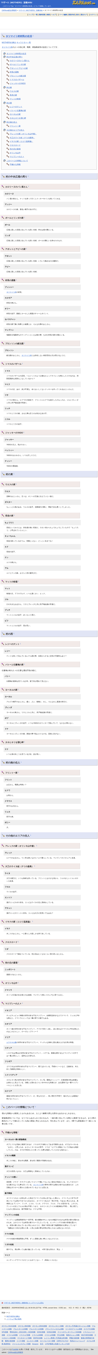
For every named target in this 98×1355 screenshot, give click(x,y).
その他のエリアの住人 (15, 130)
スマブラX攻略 (89, 1329)
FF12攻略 (61, 1335)
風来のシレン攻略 (73, 1335)
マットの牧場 (15, 99)
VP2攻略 (5, 1332)
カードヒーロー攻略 (47, 1341)
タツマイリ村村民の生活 (19, 36)
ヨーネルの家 (15, 114)
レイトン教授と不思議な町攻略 (56, 1338)
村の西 (9, 103)
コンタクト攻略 (32, 1341)
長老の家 (13, 95)
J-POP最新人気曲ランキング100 (57, 1344)
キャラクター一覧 (23, 42)
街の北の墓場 (15, 149)
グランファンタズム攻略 (54, 1329)
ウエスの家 (14, 91)
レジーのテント (16, 107)
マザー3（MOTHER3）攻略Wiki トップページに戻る (24, 1303)
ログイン (93, 14)
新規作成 (71, 14)
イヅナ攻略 (21, 1341)
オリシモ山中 (15, 153)
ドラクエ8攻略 (37, 1335)
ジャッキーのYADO (18, 83)
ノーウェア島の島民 (14, 1319)
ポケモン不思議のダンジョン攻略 (77, 1326)
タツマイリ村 (7, 47)
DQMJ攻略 (41, 1332)
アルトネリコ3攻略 (36, 1329)
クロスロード (15, 145)
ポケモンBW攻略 (24, 1326)
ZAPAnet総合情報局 (9, 10)
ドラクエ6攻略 (12, 1335)
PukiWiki (15, 1349)
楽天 (41, 1344)
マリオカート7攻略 (24, 1338)
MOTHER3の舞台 (9, 42)
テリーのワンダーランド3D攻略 (70, 1332)
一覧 (36, 14)
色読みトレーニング (77, 1341)
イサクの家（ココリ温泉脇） (21, 141)
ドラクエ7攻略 (24, 1335)
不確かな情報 (15, 164)
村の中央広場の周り (14, 57)
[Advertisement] (49, 22)
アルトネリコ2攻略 (20, 1329)
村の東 (9, 87)
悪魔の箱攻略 (74, 1338)
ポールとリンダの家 (18, 64)
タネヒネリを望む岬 (18, 118)
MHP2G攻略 (38, 1338)
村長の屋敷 (14, 72)
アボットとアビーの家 (19, 68)
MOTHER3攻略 (87, 1335)
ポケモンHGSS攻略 (9, 1326)
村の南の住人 (11, 122)
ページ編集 (63, 14)
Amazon (35, 1344)
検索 (48, 14)
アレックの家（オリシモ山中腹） (23, 134)
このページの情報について (17, 161)
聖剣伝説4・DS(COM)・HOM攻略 (22, 1332)
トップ (30, 14)
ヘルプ (53, 14)
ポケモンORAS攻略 (39, 1326)
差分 (77, 14)
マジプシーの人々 (17, 157)
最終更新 (42, 14)
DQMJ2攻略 (51, 1332)
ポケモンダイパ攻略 (56, 1326)
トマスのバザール (17, 79)
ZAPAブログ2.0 (62, 1341)
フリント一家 (15, 126)
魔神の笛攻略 (10, 1341)
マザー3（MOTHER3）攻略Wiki (16, 2)
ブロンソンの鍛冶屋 (18, 76)
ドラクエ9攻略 (50, 1335)
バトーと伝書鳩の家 (18, 110)
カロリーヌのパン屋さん (20, 61)
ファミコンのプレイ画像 (21, 1344)
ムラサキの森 (11, 1042)
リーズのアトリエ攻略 (73, 1329)
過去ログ (84, 14)
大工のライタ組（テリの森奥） (22, 138)
